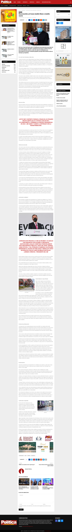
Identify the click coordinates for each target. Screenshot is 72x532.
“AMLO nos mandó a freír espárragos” (27, 464)
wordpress (33, 455)
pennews (29, 455)
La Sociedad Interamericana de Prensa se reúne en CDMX (47, 487)
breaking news (21, 455)
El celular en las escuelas (10, 37)
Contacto (28, 5)
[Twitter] (59, 521)
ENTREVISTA (25, 2)
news (25, 455)
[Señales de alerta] (4, 50)
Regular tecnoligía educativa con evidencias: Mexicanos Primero (11, 43)
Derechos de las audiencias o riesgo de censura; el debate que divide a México (11, 30)
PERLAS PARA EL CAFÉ (5, 70)
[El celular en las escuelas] (4, 37)
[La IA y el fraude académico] (4, 55)
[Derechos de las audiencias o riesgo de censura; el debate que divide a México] (4, 29)
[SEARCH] (69, 14)
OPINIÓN (18, 2)
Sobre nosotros (19, 5)
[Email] (62, 521)
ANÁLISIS (38, 2)
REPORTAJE (32, 2)
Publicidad (24, 5)
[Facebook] (56, 521)
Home (15, 2)
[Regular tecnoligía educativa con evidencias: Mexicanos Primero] (4, 43)
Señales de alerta (10, 49)
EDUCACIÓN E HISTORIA (46, 2)
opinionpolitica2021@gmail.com (27, 526)
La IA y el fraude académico (10, 55)
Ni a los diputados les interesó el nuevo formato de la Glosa (24, 487)
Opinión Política (22, 17)
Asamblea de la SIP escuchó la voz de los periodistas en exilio (35, 487)
